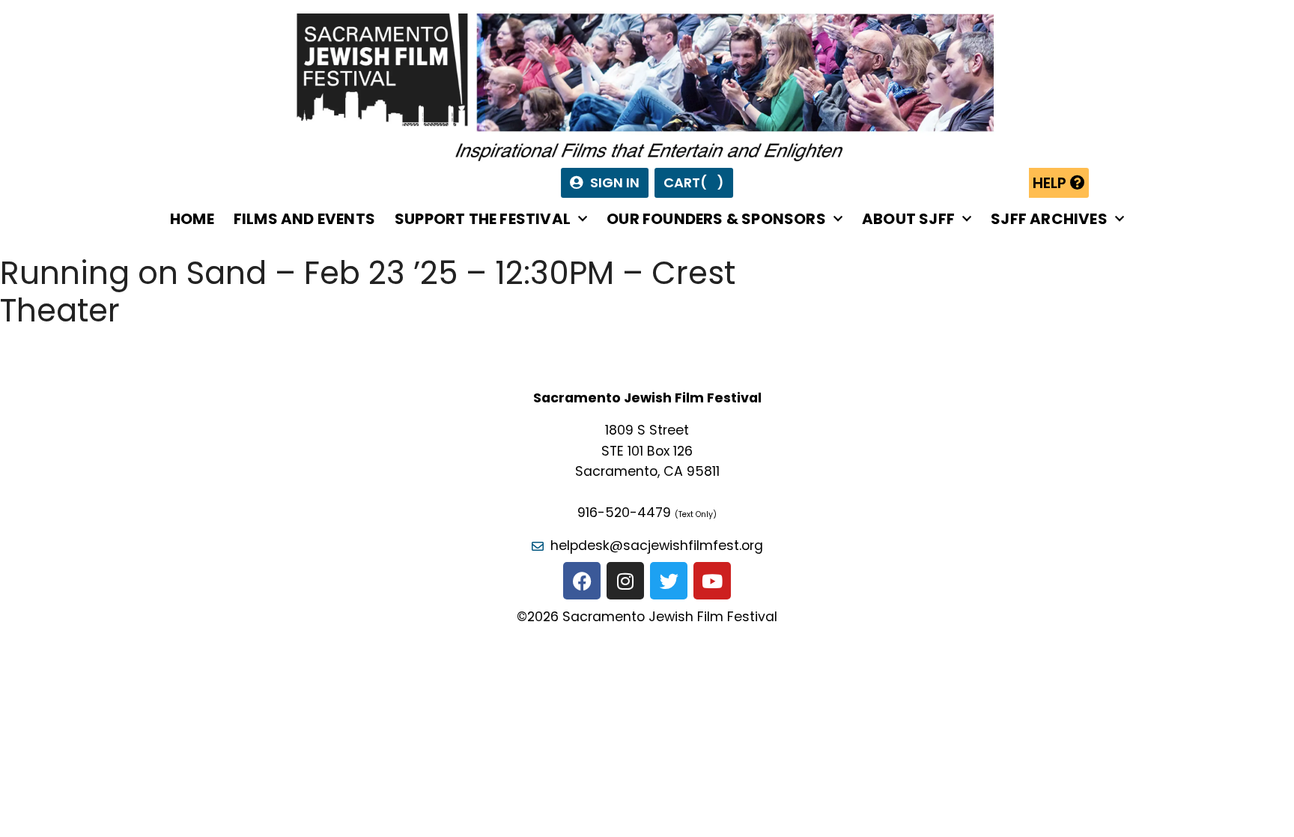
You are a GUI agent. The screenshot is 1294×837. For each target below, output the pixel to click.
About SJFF (908, 218)
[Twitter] (668, 580)
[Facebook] (582, 580)
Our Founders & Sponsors (716, 218)
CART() (693, 182)
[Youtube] (712, 580)
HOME (192, 218)
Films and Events (304, 218)
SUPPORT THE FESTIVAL (483, 218)
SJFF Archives (1049, 218)
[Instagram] (625, 580)
